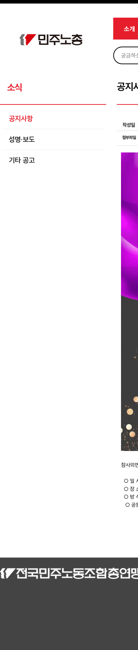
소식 (14, 87)
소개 (129, 28)
